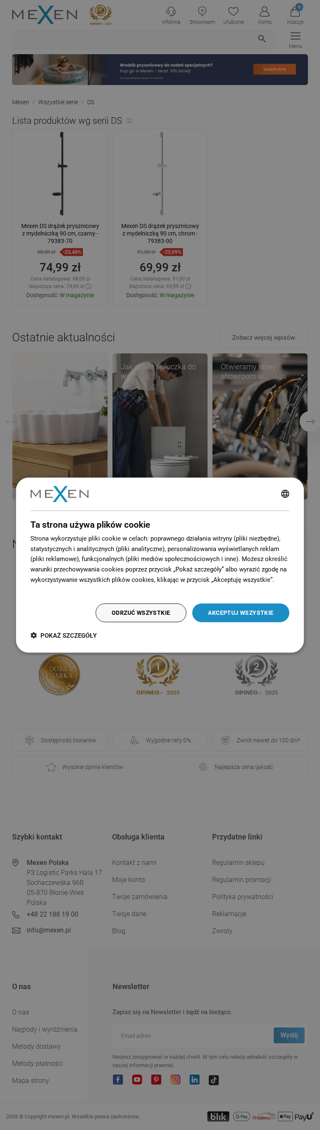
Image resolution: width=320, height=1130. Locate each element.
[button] (63, 635)
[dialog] (160, 565)
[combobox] (285, 494)
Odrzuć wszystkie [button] (141, 612)
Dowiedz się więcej (57, 590)
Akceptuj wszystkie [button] (240, 612)
